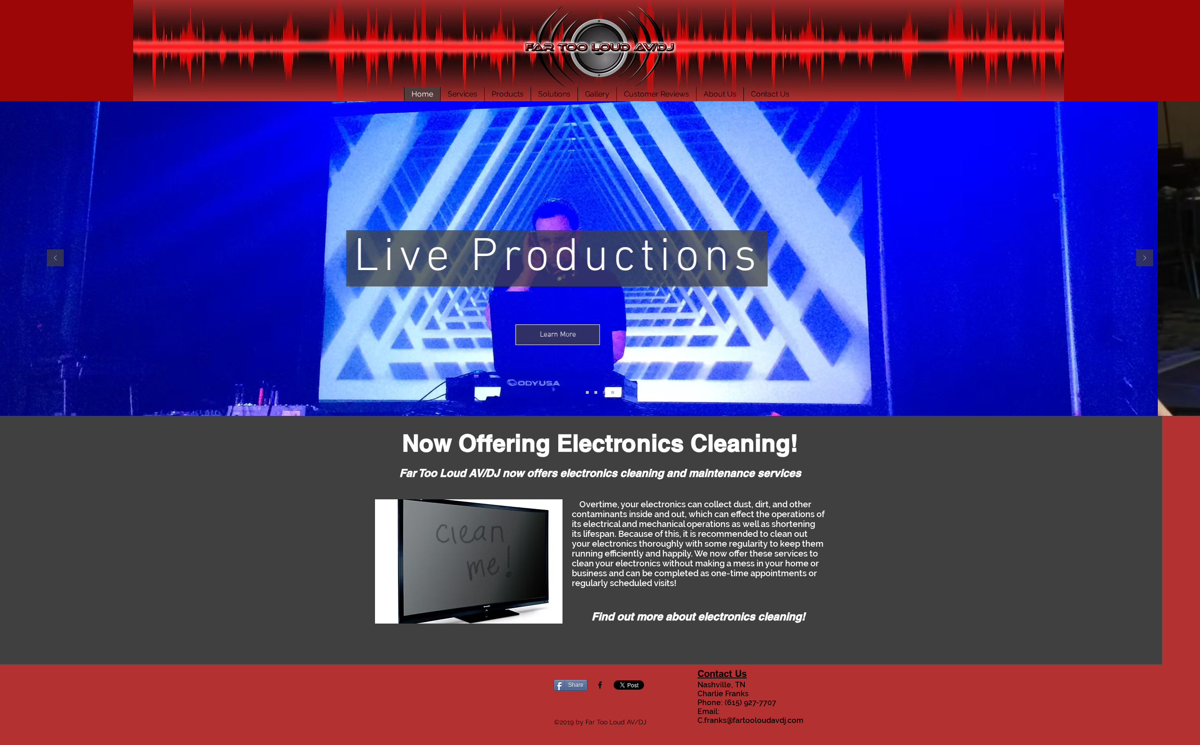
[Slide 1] (587, 392)
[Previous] (55, 258)
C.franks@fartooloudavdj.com (750, 720)
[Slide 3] (604, 392)
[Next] (1144, 258)
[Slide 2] (595, 392)
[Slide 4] (612, 392)
